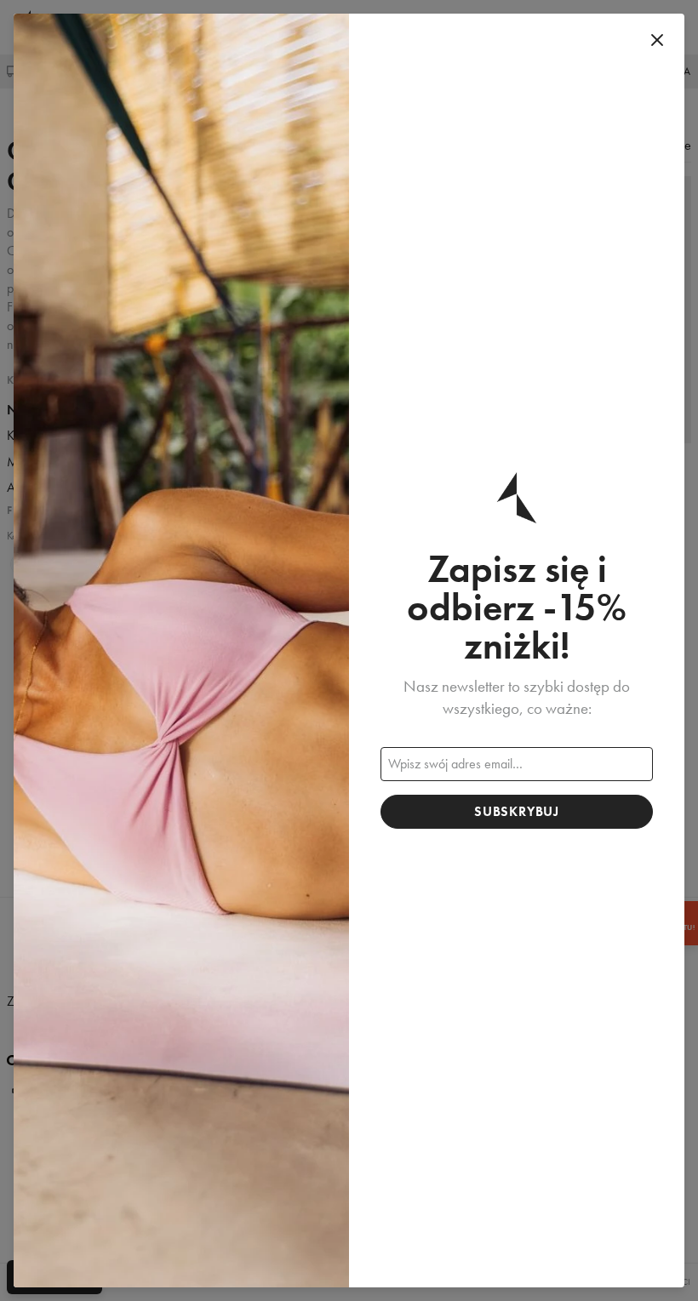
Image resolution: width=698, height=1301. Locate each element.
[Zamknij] (657, 40)
